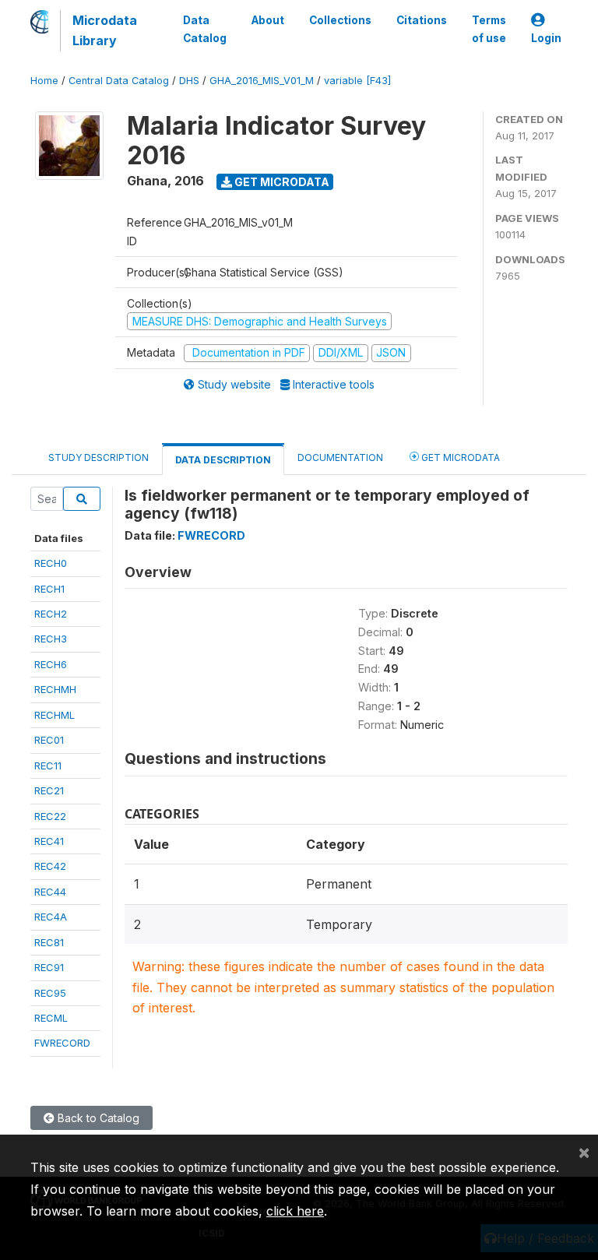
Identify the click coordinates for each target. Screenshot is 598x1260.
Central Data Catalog (119, 80)
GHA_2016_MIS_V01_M (261, 80)
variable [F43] (357, 80)
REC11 (48, 765)
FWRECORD (62, 1043)
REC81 (49, 942)
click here (295, 1211)
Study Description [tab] (98, 457)
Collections (340, 20)
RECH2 (50, 613)
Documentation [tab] (340, 457)
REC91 (49, 967)
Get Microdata (280, 181)
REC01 (49, 740)
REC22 (50, 816)
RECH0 (50, 563)
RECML (51, 1018)
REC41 (49, 841)
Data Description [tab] (223, 460)
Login (546, 38)
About (268, 20)
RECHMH (55, 689)
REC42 (50, 866)
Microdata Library (104, 30)
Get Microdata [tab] (459, 457)
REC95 (50, 993)
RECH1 (49, 588)
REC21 (49, 790)
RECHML (54, 715)
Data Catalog (205, 29)
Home (44, 80)
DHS (189, 80)
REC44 (50, 891)
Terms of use (489, 29)
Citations (421, 20)
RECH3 (50, 638)
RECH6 (50, 664)
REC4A (50, 916)
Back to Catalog (97, 1117)
